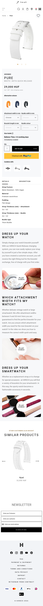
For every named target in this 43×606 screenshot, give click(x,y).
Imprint (21, 575)
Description (24, 181)
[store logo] (40, 9)
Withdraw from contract (21, 582)
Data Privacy (21, 572)
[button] (18, 64)
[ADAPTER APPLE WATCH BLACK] (7, 168)
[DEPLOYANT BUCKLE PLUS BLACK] (26, 168)
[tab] (10, 181)
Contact (21, 578)
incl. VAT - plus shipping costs (13, 90)
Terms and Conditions (21, 569)
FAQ (21, 559)
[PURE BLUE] (17, 104)
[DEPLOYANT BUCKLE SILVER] (17, 168)
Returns (21, 565)
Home (4, 16)
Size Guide (8, 133)
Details (5, 181)
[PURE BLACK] (26, 104)
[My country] (36, 9)
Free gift (23, 2)
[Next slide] (37, 461)
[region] (21, 3)
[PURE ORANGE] (8, 104)
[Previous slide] (5, 461)
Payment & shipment (21, 562)
